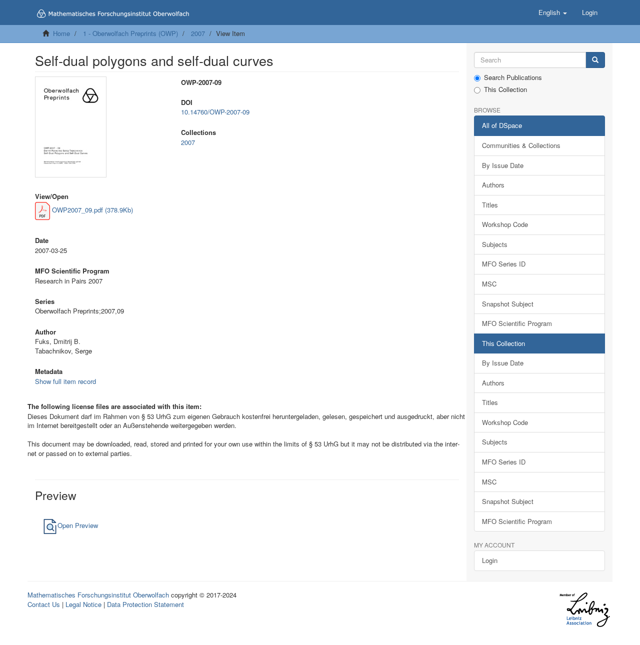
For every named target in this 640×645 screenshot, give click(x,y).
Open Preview (78, 525)
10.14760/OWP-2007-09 (215, 111)
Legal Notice (84, 604)
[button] (552, 12)
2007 (198, 33)
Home (61, 33)
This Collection (505, 89)
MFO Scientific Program (517, 323)
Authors (493, 185)
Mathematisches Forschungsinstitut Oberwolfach (98, 595)
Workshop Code (505, 224)
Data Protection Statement (145, 604)
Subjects (495, 244)
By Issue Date (503, 165)
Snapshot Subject (508, 303)
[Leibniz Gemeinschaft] (584, 609)
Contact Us (44, 604)
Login (490, 560)
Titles (490, 205)
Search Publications (513, 77)
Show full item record (65, 381)
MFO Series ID (504, 263)
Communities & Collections (521, 145)
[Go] (595, 60)
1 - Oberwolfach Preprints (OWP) (130, 33)
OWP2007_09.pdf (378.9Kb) (91, 209)
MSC (489, 283)
